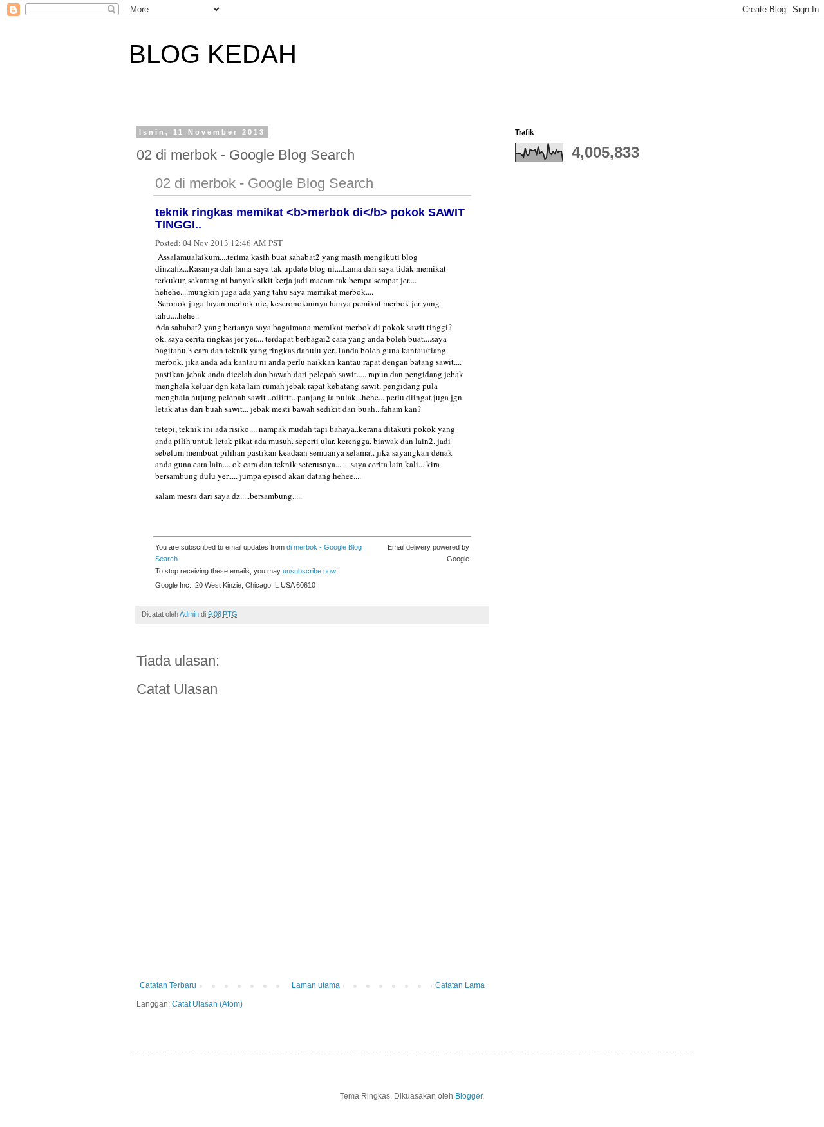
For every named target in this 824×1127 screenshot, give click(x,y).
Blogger (468, 1096)
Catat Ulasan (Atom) (207, 1004)
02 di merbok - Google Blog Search (264, 183)
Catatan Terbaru (168, 985)
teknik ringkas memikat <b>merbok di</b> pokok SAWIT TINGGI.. (310, 218)
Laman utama (316, 985)
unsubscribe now (309, 571)
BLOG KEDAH (213, 54)
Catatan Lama (460, 985)
